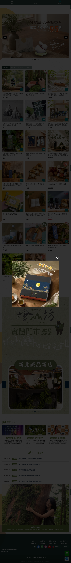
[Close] (57, 258)
